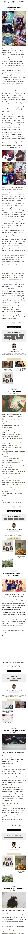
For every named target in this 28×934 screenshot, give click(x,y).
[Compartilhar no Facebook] (8, 324)
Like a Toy (19, 103)
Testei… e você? (18, 438)
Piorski (8, 74)
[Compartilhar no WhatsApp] (19, 324)
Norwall (4, 145)
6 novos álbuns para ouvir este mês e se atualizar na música (7, 711)
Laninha (13, 501)
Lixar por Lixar (21, 486)
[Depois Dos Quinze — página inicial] (11, 1)
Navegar (21, 1)
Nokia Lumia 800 (6, 273)
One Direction (11, 630)
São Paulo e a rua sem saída (7, 567)
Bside (18, 481)
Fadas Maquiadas (20, 451)
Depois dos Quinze (18, 414)
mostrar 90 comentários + (14, 511)
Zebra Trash (13, 446)
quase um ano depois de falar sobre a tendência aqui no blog (13, 109)
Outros (14, 389)
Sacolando (6, 431)
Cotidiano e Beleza (14, 473)
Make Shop (18, 442)
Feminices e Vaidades (14, 488)
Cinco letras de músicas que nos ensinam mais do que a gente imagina (8, 723)
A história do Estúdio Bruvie (20, 557)
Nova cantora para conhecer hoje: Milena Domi (20, 710)
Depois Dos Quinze (16, 420)
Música (14, 571)
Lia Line (22, 207)
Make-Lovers (13, 444)
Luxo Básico (14, 453)
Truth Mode (18, 503)
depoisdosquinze (11, 318)
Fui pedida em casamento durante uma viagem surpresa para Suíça (20, 369)
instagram (11, 313)
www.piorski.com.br (14, 87)
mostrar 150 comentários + (14, 670)
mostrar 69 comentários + (14, 327)
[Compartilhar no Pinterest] (15, 324)
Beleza (14, 886)
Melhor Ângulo (8, 427)
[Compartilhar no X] (12, 324)
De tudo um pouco (16, 475)
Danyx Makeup (15, 433)
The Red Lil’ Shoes (13, 436)
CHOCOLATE (6, 766)
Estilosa (14, 440)
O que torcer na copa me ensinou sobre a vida (8, 370)
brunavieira (6, 283)
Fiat (6, 187)
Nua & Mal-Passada (19, 482)
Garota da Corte (8, 468)
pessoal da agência (13, 198)
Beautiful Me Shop (15, 435)
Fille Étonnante (17, 484)
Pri (17, 74)
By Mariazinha (15, 458)
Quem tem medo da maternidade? (8, 385)
